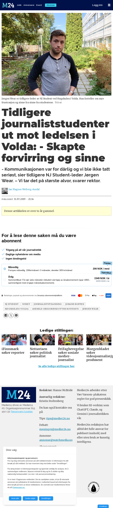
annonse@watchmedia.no (56, 440)
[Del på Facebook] (5, 315)
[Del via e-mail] (16, 315)
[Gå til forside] (8, 5)
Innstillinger (103, 506)
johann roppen (74, 304)
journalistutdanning (48, 304)
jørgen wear (90, 309)
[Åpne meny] (109, 5)
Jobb (19, 5)
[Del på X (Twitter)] (11, 315)
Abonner (50, 5)
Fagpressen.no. (19, 487)
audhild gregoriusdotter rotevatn (55, 309)
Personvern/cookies (22, 411)
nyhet (26, 304)
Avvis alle (15, 498)
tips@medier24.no (58, 418)
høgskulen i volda (17, 309)
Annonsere (29, 5)
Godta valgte (30, 498)
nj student (12, 304)
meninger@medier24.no (55, 429)
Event (39, 5)
